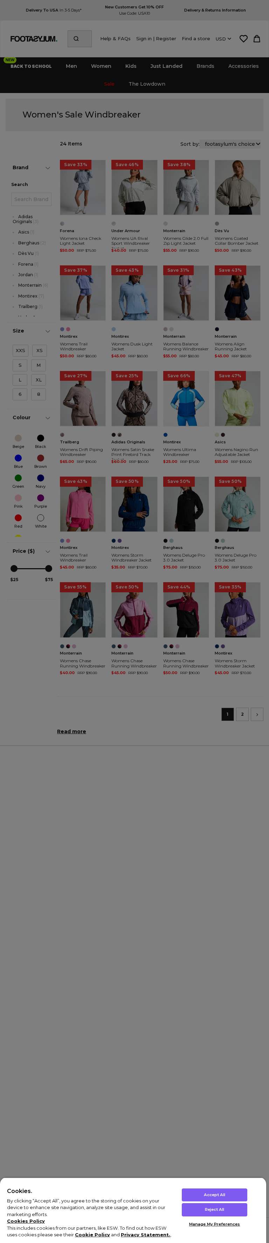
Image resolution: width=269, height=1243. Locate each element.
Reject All (214, 1209)
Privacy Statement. (145, 1234)
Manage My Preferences (214, 1224)
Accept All (214, 1194)
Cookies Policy (26, 1221)
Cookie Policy (92, 1234)
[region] (133, 1210)
